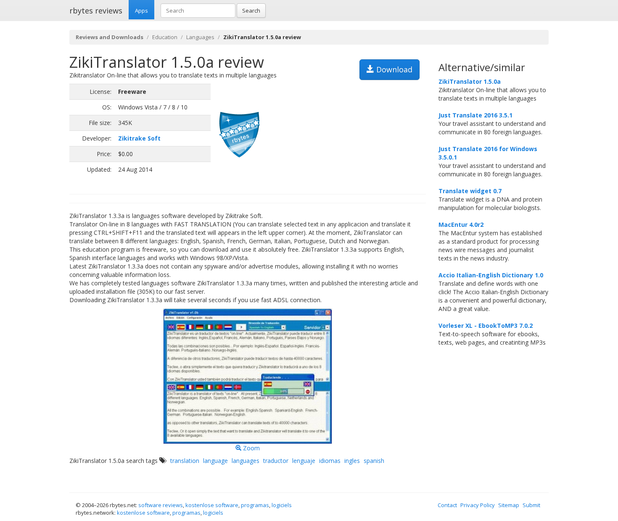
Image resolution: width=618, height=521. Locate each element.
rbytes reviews (95, 10)
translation (184, 461)
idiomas (330, 461)
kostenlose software (211, 505)
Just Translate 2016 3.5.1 (475, 115)
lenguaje (303, 461)
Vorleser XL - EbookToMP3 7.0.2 (485, 326)
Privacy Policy (477, 505)
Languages (200, 37)
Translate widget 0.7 (470, 191)
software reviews (160, 505)
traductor (275, 461)
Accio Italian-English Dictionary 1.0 (490, 275)
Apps (141, 10)
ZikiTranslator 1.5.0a (469, 81)
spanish (374, 461)
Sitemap (508, 505)
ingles (352, 461)
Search (251, 10)
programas (255, 505)
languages (245, 461)
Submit (531, 505)
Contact (447, 505)
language (215, 461)
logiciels (282, 505)
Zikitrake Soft (139, 138)
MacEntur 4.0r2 (460, 225)
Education (164, 37)
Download (393, 69)
